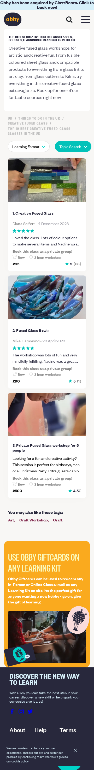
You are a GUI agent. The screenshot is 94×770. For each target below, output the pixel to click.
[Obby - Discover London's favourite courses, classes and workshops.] (12, 21)
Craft (57, 519)
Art (11, 519)
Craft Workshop (33, 519)
